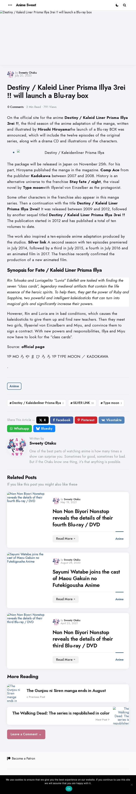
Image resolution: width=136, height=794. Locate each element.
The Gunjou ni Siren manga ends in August (66, 690)
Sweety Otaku (28, 73)
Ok (68, 788)
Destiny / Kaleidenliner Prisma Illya (38, 403)
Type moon (112, 403)
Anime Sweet (26, 5)
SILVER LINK (83, 403)
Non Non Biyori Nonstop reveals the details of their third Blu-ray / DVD (83, 639)
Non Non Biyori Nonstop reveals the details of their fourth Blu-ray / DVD (83, 518)
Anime (14, 386)
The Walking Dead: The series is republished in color (60, 713)
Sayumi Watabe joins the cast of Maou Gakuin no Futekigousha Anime (86, 578)
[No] (131, 784)
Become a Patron (23, 758)
